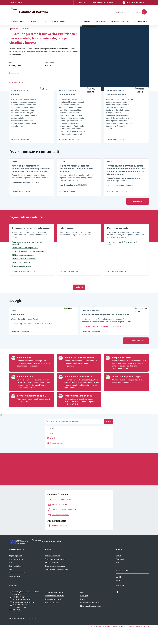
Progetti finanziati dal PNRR (78, 396)
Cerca (108, 422)
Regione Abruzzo (16, 2)
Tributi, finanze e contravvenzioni (56, 569)
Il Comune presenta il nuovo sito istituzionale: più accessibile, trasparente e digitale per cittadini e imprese (43, 38)
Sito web (93, 626)
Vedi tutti (79, 287)
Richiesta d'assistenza (52, 602)
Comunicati (120, 559)
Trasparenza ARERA (122, 357)
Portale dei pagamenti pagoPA (127, 376)
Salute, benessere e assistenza (55, 566)
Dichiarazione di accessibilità (90, 602)
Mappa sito (32, 618)
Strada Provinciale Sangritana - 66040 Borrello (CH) (103, 326)
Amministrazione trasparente (79, 357)
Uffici (11, 562)
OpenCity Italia (111, 626)
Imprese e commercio (52, 562)
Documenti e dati (15, 576)
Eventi (118, 580)
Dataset (82, 599)
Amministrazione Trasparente (103, 2)
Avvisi (118, 562)
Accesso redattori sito (142, 626)
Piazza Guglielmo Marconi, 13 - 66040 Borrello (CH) (32, 324)
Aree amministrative (16, 559)
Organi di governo (15, 556)
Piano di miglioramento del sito (90, 606)
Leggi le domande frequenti (54, 592)
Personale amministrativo (17, 573)
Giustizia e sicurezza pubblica (55, 559)
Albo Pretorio (83, 2)
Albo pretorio (24, 357)
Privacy (82, 592)
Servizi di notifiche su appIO (31, 396)
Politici (11, 569)
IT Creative (128, 626)
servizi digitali (101, 626)
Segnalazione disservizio (53, 599)
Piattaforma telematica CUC (78, 376)
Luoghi (118, 577)
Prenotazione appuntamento (54, 596)
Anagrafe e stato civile (52, 556)
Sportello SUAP (25, 376)
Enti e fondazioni (15, 566)
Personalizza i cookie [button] (16, 618)
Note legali (84, 596)
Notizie (15, 28)
